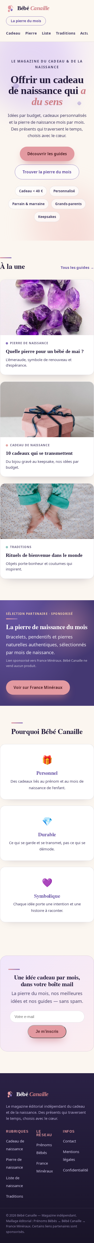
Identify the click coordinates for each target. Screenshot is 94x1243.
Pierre (31, 33)
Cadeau (13, 33)
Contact (69, 1140)
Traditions (65, 33)
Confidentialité (75, 1169)
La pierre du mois (26, 20)
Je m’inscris (47, 1031)
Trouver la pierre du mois (47, 172)
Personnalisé (64, 191)
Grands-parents (68, 204)
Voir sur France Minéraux (38, 687)
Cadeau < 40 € (31, 191)
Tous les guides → (77, 267)
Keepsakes (47, 216)
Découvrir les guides (47, 153)
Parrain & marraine (28, 204)
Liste (46, 33)
